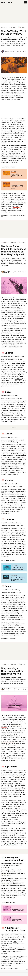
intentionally (15, 936)
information (4, 882)
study (18, 776)
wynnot (16, 149)
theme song (15, 79)
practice (3, 894)
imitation (3, 873)
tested (15, 941)
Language (4, 242)
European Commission (7, 741)
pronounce (16, 206)
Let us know (19, 635)
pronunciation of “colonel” (11, 444)
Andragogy (11, 843)
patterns (11, 121)
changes (24, 813)
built (20, 863)
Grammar (3, 27)
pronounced (18, 378)
